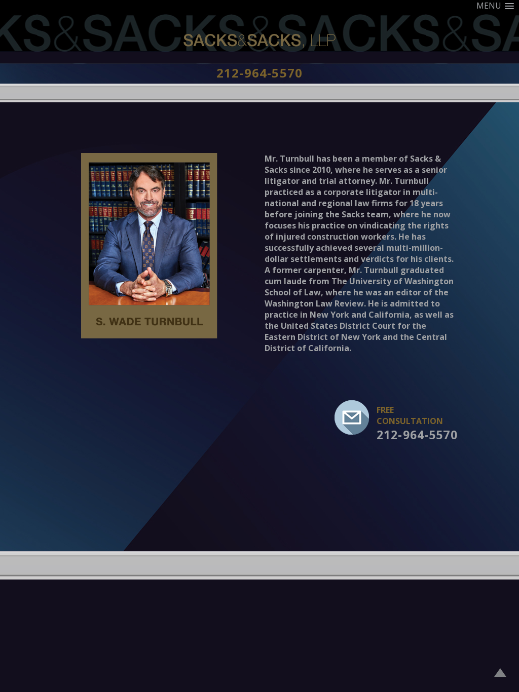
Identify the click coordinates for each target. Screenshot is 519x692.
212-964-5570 (259, 72)
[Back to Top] (500, 673)
